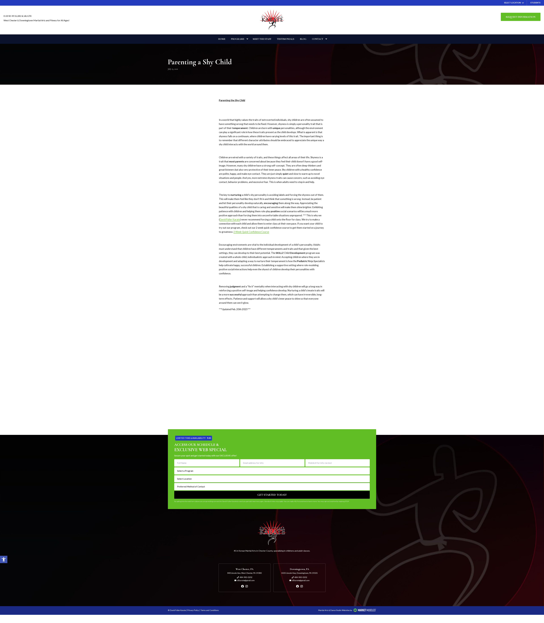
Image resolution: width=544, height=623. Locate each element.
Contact (317, 39)
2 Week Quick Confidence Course (251, 231)
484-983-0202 (246, 577)
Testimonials (285, 39)
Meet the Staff (262, 39)
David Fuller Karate (230, 219)
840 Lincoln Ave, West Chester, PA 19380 (244, 573)
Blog (303, 39)
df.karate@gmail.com (246, 580)
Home (221, 39)
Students (535, 3)
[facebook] (242, 586)
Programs (237, 39)
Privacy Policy (193, 610)
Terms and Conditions (209, 610)
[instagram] (246, 586)
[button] (3, 559)
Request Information (521, 16)
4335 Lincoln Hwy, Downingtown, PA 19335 (299, 573)
